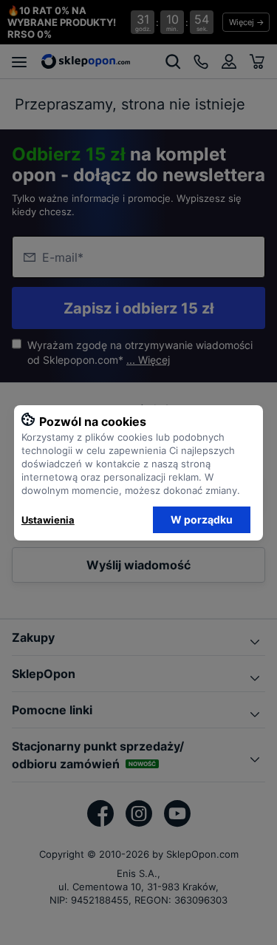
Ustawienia (48, 520)
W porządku (202, 519)
